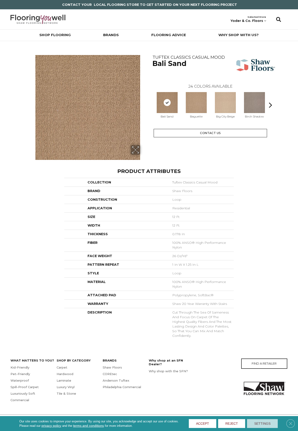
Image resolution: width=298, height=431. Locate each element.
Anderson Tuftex (116, 380)
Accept (202, 423)
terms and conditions (88, 426)
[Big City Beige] (225, 102)
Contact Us (210, 133)
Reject (231, 423)
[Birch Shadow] (254, 102)
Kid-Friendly (19, 367)
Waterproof (19, 380)
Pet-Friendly (20, 374)
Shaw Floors (112, 367)
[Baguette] (196, 102)
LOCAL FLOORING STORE (116, 5)
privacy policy (51, 426)
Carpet (62, 367)
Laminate (64, 380)
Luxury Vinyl (65, 387)
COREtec (110, 374)
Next (270, 98)
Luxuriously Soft (22, 393)
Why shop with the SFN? (168, 371)
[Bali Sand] (167, 102)
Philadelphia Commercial (122, 387)
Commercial (19, 400)
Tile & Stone (66, 393)
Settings (262, 423)
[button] (278, 19)
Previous (150, 98)
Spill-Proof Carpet (24, 387)
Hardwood (65, 374)
